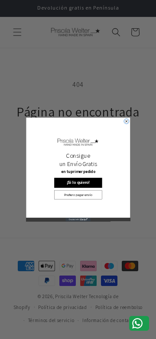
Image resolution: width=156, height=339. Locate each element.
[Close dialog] (126, 121)
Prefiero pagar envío (78, 194)
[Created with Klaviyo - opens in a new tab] (78, 220)
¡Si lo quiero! (78, 182)
